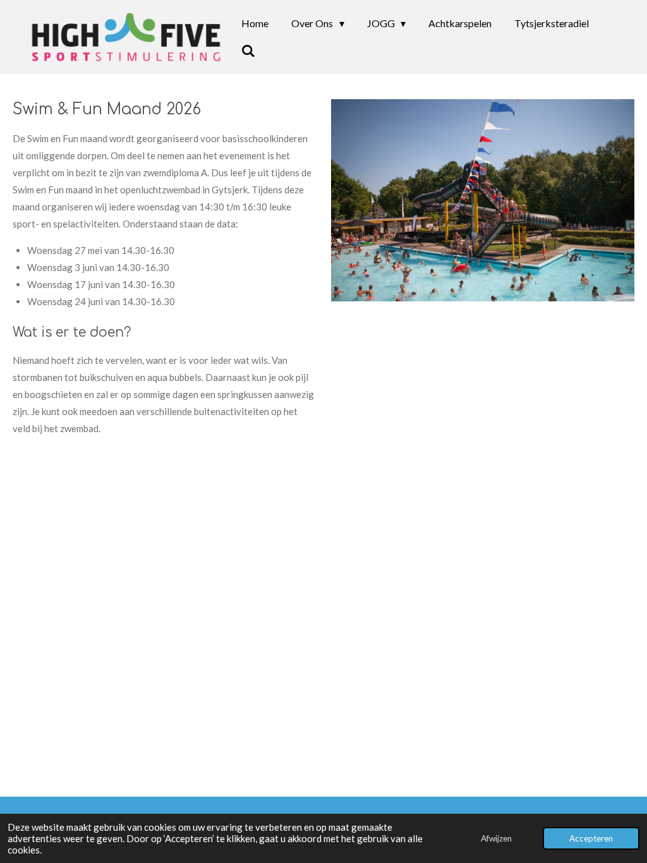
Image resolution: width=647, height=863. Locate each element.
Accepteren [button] (591, 838)
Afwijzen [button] (496, 838)
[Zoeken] (248, 50)
